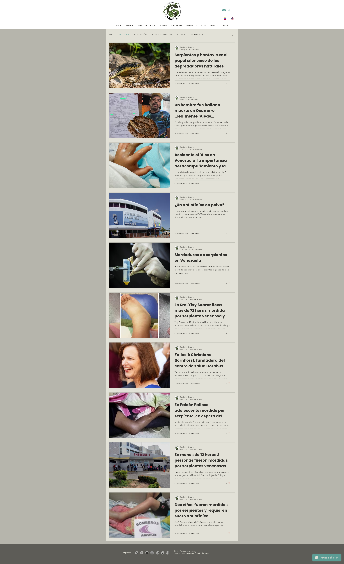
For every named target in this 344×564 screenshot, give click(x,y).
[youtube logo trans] (147, 552)
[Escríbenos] (158, 553)
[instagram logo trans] (136, 552)
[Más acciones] (229, 48)
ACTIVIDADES (198, 34)
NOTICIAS (124, 34)
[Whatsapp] (167, 553)
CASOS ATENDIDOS (162, 34)
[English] (233, 19)
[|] (152, 552)
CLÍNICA (181, 34)
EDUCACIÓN (140, 34)
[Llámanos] (162, 553)
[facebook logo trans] (142, 552)
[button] (231, 34)
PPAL (111, 34)
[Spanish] (225, 19)
